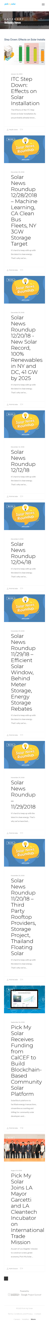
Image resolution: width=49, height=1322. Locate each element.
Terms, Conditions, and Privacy (20, 1314)
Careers (17, 1319)
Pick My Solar (13, 270)
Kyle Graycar (13, 1268)
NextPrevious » (6, 1279)
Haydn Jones (13, 129)
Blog (10, 41)
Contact (37, 1314)
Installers (25, 1319)
